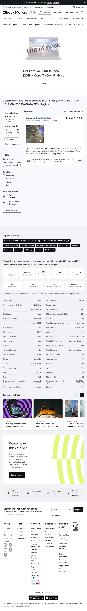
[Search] (31, 12)
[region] (43, 415)
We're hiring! (8, 538)
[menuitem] (31, 18)
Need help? (57, 12)
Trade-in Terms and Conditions (63, 541)
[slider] (4, 165)
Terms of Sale (64, 535)
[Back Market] (15, 12)
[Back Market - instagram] (5, 545)
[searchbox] (34, 12)
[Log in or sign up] (77, 12)
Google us (18, 467)
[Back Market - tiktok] (10, 545)
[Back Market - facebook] (10, 550)
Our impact (8, 535)
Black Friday (49, 547)
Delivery (20, 535)
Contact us (21, 529)
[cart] (82, 12)
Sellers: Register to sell (35, 558)
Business (69, 12)
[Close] (84, 2)
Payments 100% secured (35, 569)
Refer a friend (36, 529)
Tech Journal (49, 529)
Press (6, 532)
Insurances (35, 538)
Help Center (21, 532)
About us (7, 529)
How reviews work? (13, 144)
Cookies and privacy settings (63, 548)
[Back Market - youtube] (5, 550)
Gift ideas (48, 543)
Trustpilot (7, 541)
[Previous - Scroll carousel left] (76, 395)
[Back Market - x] (5, 555)
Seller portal (35, 564)
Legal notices (64, 566)
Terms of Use (64, 532)
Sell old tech (35, 541)
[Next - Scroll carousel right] (82, 395)
